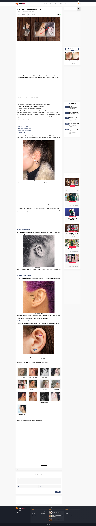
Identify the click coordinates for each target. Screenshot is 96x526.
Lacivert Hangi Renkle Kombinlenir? (72, 219)
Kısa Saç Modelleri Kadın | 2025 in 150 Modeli (72, 188)
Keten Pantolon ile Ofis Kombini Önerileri (72, 61)
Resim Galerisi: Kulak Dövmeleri (24, 130)
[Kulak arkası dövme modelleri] (33, 396)
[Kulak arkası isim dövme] (22, 409)
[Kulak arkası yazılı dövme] (44, 397)
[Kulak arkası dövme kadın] (55, 371)
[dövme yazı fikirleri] (44, 372)
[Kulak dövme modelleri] (55, 384)
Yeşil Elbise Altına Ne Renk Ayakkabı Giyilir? (72, 204)
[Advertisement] (38, 50)
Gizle (27, 119)
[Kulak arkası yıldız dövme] (22, 396)
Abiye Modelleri (70, 231)
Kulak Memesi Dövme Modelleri (24, 128)
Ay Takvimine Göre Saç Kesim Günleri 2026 (74, 124)
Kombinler (72, 119)
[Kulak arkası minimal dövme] (55, 396)
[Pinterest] (79, 1)
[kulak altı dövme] (22, 372)
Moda (21, 11)
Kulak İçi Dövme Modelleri (23, 124)
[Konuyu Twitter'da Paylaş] (58, 14)
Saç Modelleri (72, 125)
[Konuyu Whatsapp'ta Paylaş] (59, 14)
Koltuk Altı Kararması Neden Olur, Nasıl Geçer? (74, 113)
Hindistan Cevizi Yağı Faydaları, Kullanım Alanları (73, 130)
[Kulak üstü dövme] (33, 384)
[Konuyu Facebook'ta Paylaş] (56, 14)
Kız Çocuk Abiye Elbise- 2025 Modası (72, 234)
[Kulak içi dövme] (44, 384)
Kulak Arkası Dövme (22, 122)
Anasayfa (18, 11)
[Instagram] (78, 1)
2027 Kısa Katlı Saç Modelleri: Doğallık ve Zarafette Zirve (73, 107)
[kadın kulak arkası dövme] (33, 372)
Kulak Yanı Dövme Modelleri (23, 126)
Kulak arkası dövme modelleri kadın (27, 469)
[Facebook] (77, 1)
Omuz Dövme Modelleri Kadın (35, 273)
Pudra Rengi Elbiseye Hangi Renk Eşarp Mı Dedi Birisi (72, 265)
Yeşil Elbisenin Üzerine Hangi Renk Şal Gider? (72, 249)
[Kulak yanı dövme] (22, 384)
